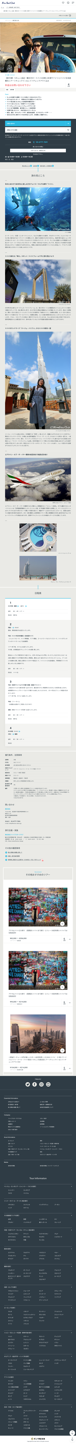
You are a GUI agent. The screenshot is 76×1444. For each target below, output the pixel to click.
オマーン (26, 1336)
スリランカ (26, 1204)
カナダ (10, 1425)
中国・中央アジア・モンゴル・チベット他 (18, 1149)
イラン (56, 1342)
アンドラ (41, 1321)
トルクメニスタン (13, 1234)
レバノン (26, 1342)
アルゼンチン (12, 1255)
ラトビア (10, 1294)
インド (10, 1208)
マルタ (10, 1311)
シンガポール (43, 1219)
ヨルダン (26, 1349)
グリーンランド (43, 1300)
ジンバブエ (42, 1399)
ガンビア (10, 1393)
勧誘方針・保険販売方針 (46, 1104)
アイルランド (58, 1311)
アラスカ (10, 1411)
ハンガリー (11, 1273)
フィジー (10, 1366)
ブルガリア (11, 1270)
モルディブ (26, 1366)
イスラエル (42, 1345)
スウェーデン (58, 1291)
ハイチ (56, 1414)
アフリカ (10, 1146)
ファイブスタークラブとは (14, 1118)
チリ (24, 1255)
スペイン (10, 1321)
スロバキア (42, 1279)
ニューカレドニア (28, 1369)
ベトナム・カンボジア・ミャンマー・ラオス (51, 1149)
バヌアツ (41, 1366)
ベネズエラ (42, 1252)
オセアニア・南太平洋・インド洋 (48, 1154)
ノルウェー (42, 1297)
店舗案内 (10, 1124)
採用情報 (42, 1124)
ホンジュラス (43, 1417)
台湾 (9, 1219)
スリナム (57, 1259)
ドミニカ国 (26, 1428)
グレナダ (57, 1411)
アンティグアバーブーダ (29, 1412)
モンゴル (41, 1240)
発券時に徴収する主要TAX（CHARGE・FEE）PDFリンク (24, 860)
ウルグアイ (26, 1252)
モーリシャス (12, 1369)
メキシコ (57, 1420)
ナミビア (41, 1384)
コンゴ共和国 (27, 1384)
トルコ (10, 1336)
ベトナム (26, 1193)
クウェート (11, 1349)
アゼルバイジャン (13, 1291)
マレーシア (57, 1222)
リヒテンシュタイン (29, 1314)
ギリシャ (57, 1339)
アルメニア (11, 1297)
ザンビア (57, 1396)
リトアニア (57, 1297)
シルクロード (58, 1237)
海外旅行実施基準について (46, 1107)
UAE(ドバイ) (58, 1345)
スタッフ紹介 (43, 1118)
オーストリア (27, 1273)
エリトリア (11, 1390)
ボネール (26, 1422)
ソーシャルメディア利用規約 (47, 1127)
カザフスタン (12, 1237)
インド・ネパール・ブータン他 (48, 1146)
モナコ (10, 1314)
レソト (10, 1399)
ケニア (25, 1396)
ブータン (57, 1204)
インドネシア (27, 1222)
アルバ (10, 1416)
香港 (24, 1219)
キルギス (41, 1237)
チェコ (41, 1276)
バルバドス (11, 1419)
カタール (26, 1345)
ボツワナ (10, 1384)
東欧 (41, 1140)
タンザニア (42, 1393)
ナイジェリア (58, 1384)
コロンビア (57, 1255)
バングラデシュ (43, 1204)
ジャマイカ (57, 1417)
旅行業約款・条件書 (13, 1104)
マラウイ (41, 1381)
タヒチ (41, 1363)
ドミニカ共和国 (43, 1411)
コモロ (10, 1363)
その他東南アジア (12, 1152)
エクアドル (11, 1252)
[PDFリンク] (42, 860)
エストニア (26, 1294)
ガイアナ (26, 1259)
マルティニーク (43, 1420)
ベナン (25, 1381)
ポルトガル (42, 1314)
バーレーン (11, 1345)
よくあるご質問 (44, 1102)
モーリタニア (58, 1399)
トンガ (56, 1363)
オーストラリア (12, 1360)
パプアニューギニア (60, 1360)
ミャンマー (11, 1190)
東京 (38, 142)
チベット (26, 1234)
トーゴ (56, 1393)
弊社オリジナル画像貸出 (14, 1127)
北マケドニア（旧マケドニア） (14, 1277)
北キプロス (11, 1339)
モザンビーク (58, 1381)
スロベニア (57, 1273)
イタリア (26, 1311)
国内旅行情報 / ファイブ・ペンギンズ (49, 1165)
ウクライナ (57, 1294)
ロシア (41, 1291)
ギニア (10, 1396)
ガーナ (25, 1393)
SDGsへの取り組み (12, 1129)
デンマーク (42, 1294)
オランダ (10, 1317)
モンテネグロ (43, 1273)
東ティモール (43, 1222)
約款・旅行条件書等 (14, 856)
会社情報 (42, 1121)
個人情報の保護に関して (15, 852)
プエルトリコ (43, 1426)
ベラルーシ (26, 1300)
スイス (56, 1317)
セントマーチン (43, 1429)
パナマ (56, 1423)
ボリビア (10, 1259)
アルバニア (57, 1270)
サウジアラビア (43, 1342)
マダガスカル (27, 1399)
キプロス (41, 1339)
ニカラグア (42, 1423)
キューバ (10, 1428)
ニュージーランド (44, 1360)
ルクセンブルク (28, 1317)
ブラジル (41, 1259)
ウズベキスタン (43, 1234)
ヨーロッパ (11, 1140)
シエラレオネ (58, 1390)
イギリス (26, 1321)
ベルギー (41, 1317)
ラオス (10, 1193)
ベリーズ (26, 1419)
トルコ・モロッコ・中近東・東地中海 (49, 1143)
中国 (24, 1240)
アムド (56, 1234)
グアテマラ (42, 1414)
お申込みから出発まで (13, 1102)
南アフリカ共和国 (44, 1387)
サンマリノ (42, 1311)
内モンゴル (26, 1237)
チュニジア (57, 1336)
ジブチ (25, 1387)
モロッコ (41, 1336)
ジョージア (26, 1291)
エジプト (10, 1342)
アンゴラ (10, 1381)
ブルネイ (10, 1222)
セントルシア (58, 1426)
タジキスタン (12, 1240)
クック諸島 (26, 1363)
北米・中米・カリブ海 (13, 1154)
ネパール (26, 1208)
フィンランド (27, 1297)
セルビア (41, 1270)
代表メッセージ (12, 1121)
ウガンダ (41, 1396)
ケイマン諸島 (27, 1360)
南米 (41, 1152)
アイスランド (12, 1300)
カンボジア (26, 1190)
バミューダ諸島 (12, 1422)
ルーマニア (57, 1276)
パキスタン (11, 1204)
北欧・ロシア (11, 1143)
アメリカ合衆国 (58, 1429)
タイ (55, 1219)
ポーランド (26, 1270)
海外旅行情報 (11, 1165)
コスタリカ (26, 1425)
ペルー (56, 1252)
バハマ (25, 1416)
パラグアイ (42, 1255)
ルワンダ (57, 1387)
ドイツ (10, 1324)
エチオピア (26, 1390)
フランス (26, 1324)
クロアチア (26, 1276)
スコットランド (58, 1314)
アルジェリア (27, 1339)
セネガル (41, 1390)
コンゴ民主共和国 (13, 1387)
